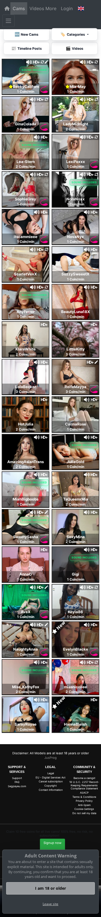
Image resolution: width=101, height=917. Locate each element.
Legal (50, 773)
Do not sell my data (84, 813)
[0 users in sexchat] (25, 151)
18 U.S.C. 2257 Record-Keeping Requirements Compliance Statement (84, 785)
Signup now (52, 843)
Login (67, 8)
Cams (19, 8)
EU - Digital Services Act (50, 777)
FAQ (17, 782)
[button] (81, 8)
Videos (36, 8)
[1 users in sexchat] (75, 114)
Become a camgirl (84, 778)
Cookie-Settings (84, 808)
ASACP (84, 792)
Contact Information (51, 789)
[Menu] (8, 21)
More (50, 8)
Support (17, 778)
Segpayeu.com (17, 786)
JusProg (50, 758)
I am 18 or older (50, 888)
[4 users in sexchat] (25, 76)
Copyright (50, 785)
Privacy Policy (84, 800)
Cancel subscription (51, 781)
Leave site (50, 904)
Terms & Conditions (84, 796)
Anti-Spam (84, 805)
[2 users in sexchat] (75, 76)
